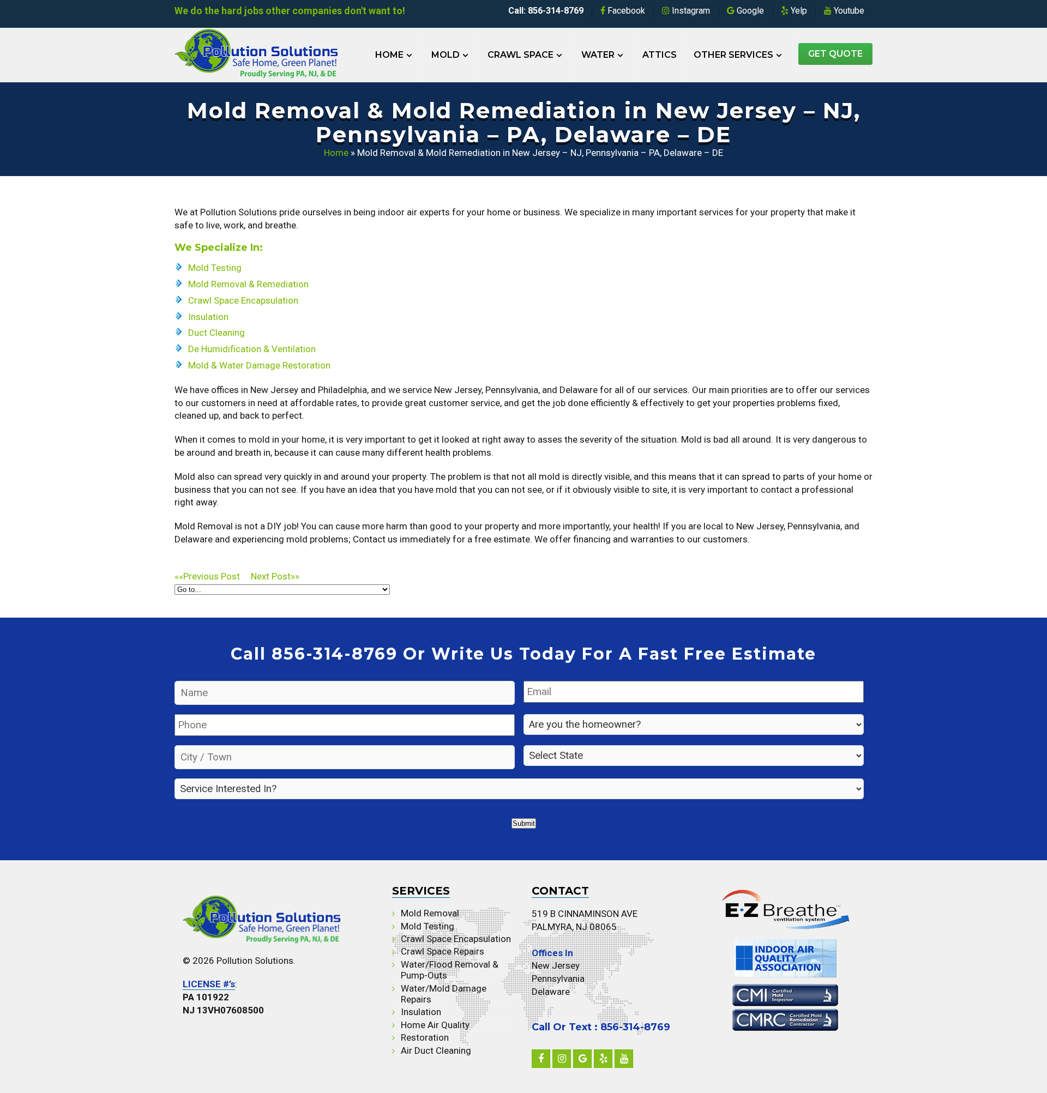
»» (275, 576)
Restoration (425, 1037)
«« (207, 576)
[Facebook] (541, 1058)
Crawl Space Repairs (442, 951)
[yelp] (603, 1058)
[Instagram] (561, 1058)
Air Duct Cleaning (436, 1050)
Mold (445, 55)
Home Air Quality (435, 1024)
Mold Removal (430, 913)
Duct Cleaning (216, 332)
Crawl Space (520, 55)
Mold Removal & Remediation (248, 284)
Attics (659, 55)
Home (389, 55)
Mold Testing (215, 267)
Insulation (208, 316)
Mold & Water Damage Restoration (259, 365)
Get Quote (835, 54)
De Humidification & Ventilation (252, 348)
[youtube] (624, 1058)
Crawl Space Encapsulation (243, 300)
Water (598, 55)
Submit (524, 823)
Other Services (733, 55)
